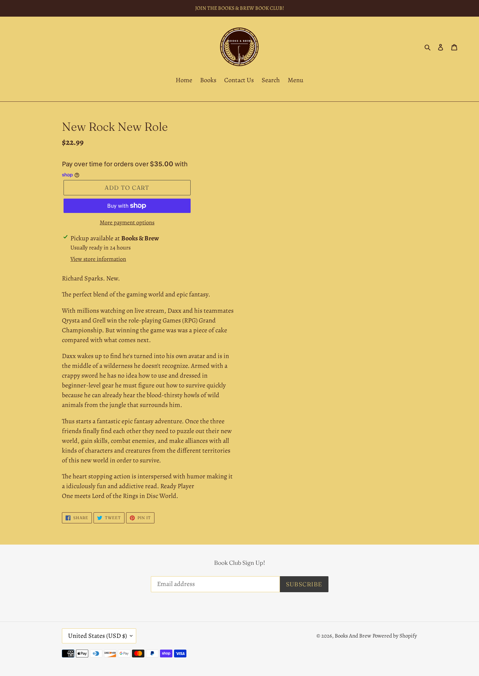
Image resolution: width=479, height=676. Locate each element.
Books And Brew (353, 635)
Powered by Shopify (394, 635)
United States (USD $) (97, 635)
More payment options (127, 222)
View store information (98, 259)
